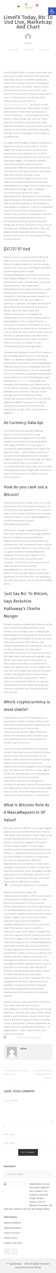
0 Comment (44, 50)
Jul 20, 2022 (13, 50)
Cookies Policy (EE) (13, 1243)
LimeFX (24, 381)
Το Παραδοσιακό (14, 1264)
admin (23, 1048)
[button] (52, 11)
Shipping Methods (12, 1228)
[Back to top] (6, 1266)
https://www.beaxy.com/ (17, 104)
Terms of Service (12, 1233)
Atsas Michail (35, 1267)
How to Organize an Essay (15, 1070)
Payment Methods (12, 1223)
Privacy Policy (10, 1238)
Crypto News (29, 50)
